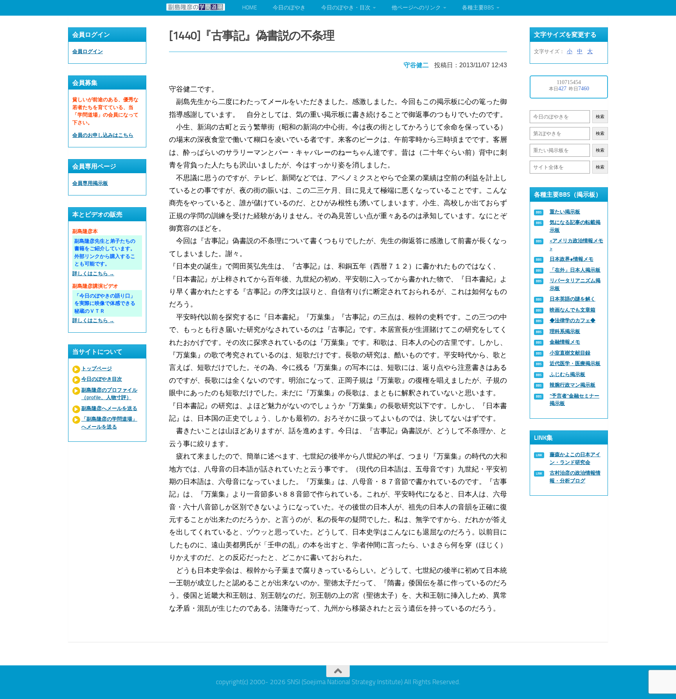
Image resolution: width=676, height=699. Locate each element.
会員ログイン (87, 51)
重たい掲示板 (565, 212)
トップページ (96, 368)
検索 (600, 116)
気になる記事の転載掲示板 (575, 226)
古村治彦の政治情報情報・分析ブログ (575, 477)
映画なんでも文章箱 (572, 310)
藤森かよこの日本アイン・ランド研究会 (575, 458)
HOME (249, 7)
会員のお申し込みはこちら (102, 135)
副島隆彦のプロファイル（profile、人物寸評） (109, 394)
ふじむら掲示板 (567, 374)
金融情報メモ (565, 342)
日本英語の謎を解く (572, 299)
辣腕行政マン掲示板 (572, 385)
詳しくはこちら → (93, 273)
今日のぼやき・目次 (345, 7)
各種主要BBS (478, 7)
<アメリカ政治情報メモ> (576, 244)
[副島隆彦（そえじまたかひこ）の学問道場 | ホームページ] (195, 7)
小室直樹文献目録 (570, 353)
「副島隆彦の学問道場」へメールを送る (109, 423)
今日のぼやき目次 (101, 379)
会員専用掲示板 (90, 183)
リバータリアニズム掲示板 (575, 284)
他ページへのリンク (416, 7)
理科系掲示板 (565, 331)
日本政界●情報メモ (571, 259)
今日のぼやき (289, 7)
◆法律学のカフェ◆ (572, 320)
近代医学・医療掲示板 (575, 363)
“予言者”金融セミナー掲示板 (574, 400)
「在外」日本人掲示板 (575, 270)
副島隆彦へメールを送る (109, 408)
